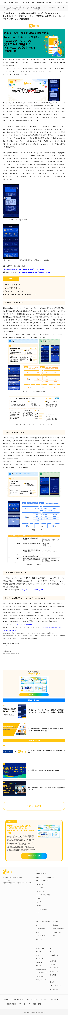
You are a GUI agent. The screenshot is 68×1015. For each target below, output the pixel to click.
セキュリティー (44, 999)
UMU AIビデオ (40, 891)
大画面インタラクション (58, 928)
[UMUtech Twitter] (30, 1004)
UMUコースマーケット (42, 972)
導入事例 (52, 951)
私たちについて (54, 968)
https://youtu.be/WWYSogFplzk (32, 590)
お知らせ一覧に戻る (34, 806)
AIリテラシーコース (41, 873)
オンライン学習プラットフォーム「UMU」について (21, 294)
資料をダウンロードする (34, 856)
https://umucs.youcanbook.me (11, 653)
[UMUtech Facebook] (25, 1004)
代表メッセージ (54, 971)
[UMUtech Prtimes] (11, 1004)
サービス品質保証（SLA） (17, 999)
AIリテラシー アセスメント (42, 880)
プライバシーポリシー (55, 985)
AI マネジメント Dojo (41, 909)
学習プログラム (57, 932)
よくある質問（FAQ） (41, 969)
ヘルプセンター (55, 999)
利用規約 (6, 999)
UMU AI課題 (39, 887)
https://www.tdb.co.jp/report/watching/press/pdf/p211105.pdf (23, 269)
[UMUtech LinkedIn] (39, 1004)
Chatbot (38, 905)
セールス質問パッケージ (12, 288)
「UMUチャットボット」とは (14, 291)
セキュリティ (39, 939)
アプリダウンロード (41, 980)
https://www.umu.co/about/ (23, 624)
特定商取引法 (54, 989)
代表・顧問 (53, 975)
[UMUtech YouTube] (34, 1004)
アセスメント (39, 932)
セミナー (17, 2)
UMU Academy (40, 976)
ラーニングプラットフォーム (43, 921)
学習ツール (55, 921)
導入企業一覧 (54, 955)
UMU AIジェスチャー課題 (43, 895)
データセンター (40, 925)
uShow (38, 898)
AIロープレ (39, 902)
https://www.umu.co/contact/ (10, 646)
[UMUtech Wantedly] (20, 1004)
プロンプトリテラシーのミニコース (45, 877)
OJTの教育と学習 (40, 928)
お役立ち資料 (39, 958)
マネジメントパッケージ (12, 285)
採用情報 (48, 2)
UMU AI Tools (40, 884)
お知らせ (38, 965)
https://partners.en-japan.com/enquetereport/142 (34, 272)
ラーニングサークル (41, 935)
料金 (23, 2)
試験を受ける (56, 925)
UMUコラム (39, 962)
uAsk (37, 912)
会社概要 (52, 964)
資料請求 (38, 951)
